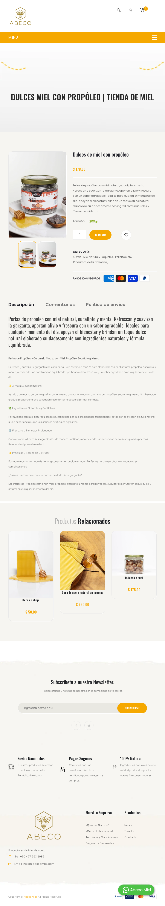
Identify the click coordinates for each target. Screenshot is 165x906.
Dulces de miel (134, 578)
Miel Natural (91, 257)
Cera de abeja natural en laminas (82, 592)
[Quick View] (37, 567)
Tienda (129, 831)
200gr (93, 221)
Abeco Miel (30, 896)
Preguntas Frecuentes (100, 843)
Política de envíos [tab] (105, 304)
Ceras (77, 257)
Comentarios (60, 304)
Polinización (123, 257)
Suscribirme (132, 708)
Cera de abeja (31, 600)
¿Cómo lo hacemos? (99, 831)
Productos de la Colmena (90, 262)
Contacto (130, 837)
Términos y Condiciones (102, 837)
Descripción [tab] (21, 304)
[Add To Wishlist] (126, 235)
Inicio (127, 825)
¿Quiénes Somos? (97, 825)
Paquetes (107, 257)
